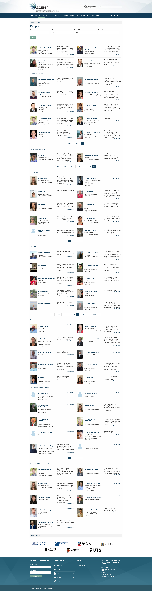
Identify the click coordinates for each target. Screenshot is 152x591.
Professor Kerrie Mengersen (43, 61)
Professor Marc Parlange (45, 432)
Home (32, 22)
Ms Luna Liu (41, 204)
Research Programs (79, 30)
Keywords (100, 30)
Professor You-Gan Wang (92, 132)
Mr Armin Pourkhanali (44, 303)
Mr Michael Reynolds (90, 364)
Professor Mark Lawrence (92, 352)
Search (33, 37)
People (41, 15)
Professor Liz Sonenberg (45, 446)
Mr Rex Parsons (89, 278)
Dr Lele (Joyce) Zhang (91, 155)
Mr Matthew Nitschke (91, 253)
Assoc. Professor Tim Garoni (90, 48)
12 (80, 314)
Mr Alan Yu (41, 377)
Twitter (58, 569)
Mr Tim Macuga (89, 204)
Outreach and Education (82, 15)
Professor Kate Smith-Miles (91, 106)
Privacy (32, 588)
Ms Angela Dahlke (90, 178)
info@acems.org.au (109, 576)
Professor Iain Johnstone (92, 483)
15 (90, 314)
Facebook (59, 565)
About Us (33, 15)
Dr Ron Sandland (43, 394)
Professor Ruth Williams (45, 522)
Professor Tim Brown (90, 394)
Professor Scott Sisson (91, 61)
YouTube (59, 573)
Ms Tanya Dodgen (43, 339)
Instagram (59, 581)
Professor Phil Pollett (91, 79)
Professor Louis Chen (91, 470)
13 (83, 314)
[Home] (44, 6)
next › (75, 241)
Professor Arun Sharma (91, 432)
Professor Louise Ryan (91, 92)
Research (48, 15)
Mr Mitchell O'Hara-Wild (45, 364)
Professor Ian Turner (90, 118)
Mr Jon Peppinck (43, 291)
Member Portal (95, 15)
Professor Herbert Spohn (45, 510)
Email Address (34, 564)
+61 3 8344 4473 (107, 574)
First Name (33, 570)
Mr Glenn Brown (43, 326)
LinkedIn (59, 577)
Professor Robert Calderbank (43, 406)
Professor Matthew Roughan (44, 93)
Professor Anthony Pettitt (46, 79)
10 (87, 166)
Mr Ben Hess (41, 192)
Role (31, 30)
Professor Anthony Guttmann (90, 419)
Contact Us (38, 588)
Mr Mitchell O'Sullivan (91, 265)
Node (52, 30)
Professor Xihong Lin (44, 497)
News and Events (68, 15)
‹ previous (75, 143)
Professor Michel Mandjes (92, 497)
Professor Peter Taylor (45, 48)
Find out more (70, 54)
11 (90, 166)
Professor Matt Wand (44, 132)
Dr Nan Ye (41, 155)
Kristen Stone (88, 446)
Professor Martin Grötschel (43, 419)
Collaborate (58, 15)
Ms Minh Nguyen (89, 218)
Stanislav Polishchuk (90, 291)
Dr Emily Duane (42, 178)
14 (87, 314)
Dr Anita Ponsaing (90, 230)
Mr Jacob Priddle (89, 303)
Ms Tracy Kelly (88, 192)
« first (69, 143)
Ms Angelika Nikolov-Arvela (44, 230)
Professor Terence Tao (91, 510)
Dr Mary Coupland (90, 326)
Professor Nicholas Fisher (92, 339)
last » (80, 241)
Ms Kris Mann (42, 218)
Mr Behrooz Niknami (44, 253)
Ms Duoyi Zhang (89, 377)
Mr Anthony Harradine (45, 352)
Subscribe (36, 576)
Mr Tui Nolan (42, 265)
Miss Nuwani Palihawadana (46, 278)
